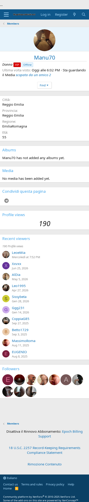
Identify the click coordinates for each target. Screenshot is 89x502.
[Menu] (6, 14)
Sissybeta (19, 296)
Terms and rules (32, 484)
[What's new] (74, 14)
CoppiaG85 (20, 318)
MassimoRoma (23, 340)
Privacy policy (55, 484)
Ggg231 (18, 307)
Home (7, 488)
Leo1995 (19, 285)
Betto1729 (20, 329)
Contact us (10, 484)
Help (71, 484)
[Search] (83, 14)
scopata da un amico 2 (33, 74)
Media (7, 170)
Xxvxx (16, 263)
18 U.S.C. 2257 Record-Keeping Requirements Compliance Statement (44, 450)
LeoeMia (18, 252)
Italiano (11, 478)
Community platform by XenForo (39, 496)
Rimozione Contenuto (45, 464)
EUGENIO (19, 352)
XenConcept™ (70, 500)
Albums (9, 149)
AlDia (16, 274)
